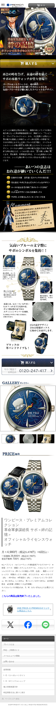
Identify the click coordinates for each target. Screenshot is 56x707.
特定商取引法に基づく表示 (14, 692)
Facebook (27, 624)
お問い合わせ (8, 661)
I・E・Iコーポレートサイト (14, 675)
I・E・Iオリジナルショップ (14, 681)
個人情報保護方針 (10, 687)
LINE (45, 624)
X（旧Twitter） (10, 624)
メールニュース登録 (11, 656)
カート (41, 5)
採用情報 (7, 670)
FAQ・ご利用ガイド (11, 650)
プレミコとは (8, 644)
